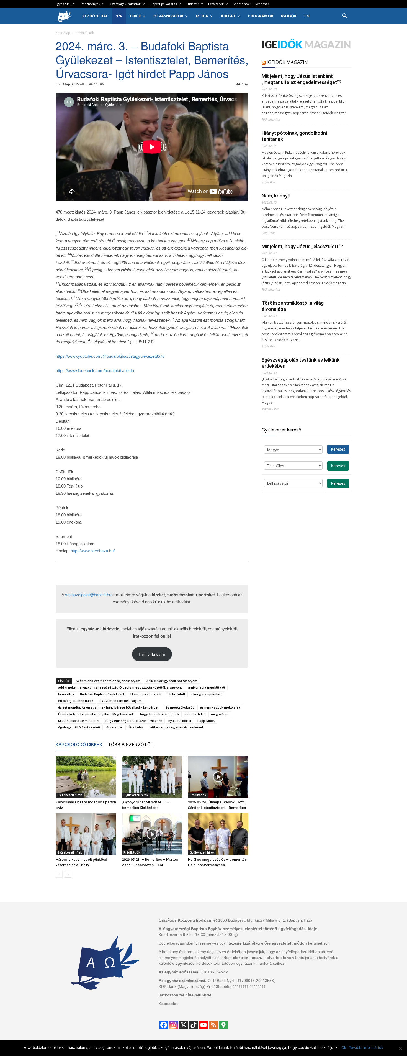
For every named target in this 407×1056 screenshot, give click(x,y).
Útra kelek (135, 727)
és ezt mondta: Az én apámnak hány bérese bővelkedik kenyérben (108, 707)
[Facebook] (163, 1025)
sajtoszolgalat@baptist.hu (88, 594)
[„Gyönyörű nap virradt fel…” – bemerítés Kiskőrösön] (152, 777)
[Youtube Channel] (203, 1025)
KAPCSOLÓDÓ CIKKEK (79, 744)
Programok (260, 16)
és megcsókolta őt (180, 707)
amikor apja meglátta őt (206, 687)
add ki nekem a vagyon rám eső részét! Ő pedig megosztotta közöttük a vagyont (120, 687)
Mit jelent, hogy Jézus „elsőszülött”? (302, 246)
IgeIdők (289, 16)
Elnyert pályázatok (163, 4)
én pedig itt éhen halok (75, 701)
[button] (344, 16)
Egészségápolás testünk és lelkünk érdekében (300, 363)
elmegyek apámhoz (206, 694)
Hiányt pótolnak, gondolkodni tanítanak (294, 136)
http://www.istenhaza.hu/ (93, 551)
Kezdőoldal (95, 16)
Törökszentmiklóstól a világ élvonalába (293, 306)
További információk (366, 1047)
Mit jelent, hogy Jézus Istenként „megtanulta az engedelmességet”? (301, 79)
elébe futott (176, 694)
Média (202, 16)
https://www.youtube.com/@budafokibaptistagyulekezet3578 (110, 356)
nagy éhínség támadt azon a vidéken (133, 721)
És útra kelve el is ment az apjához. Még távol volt (96, 714)
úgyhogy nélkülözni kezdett (79, 727)
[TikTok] (193, 1025)
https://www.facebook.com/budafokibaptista (95, 370)
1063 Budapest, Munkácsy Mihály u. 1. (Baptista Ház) (265, 920)
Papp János (206, 721)
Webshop (263, 4)
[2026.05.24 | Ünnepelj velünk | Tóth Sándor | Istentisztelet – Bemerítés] (218, 777)
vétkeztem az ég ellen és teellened (176, 727)
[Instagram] (173, 1025)
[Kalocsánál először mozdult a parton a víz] (86, 777)
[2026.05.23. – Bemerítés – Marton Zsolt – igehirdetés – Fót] (152, 834)
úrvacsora (114, 727)
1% (119, 16)
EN (307, 16)
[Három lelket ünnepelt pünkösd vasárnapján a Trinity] (86, 834)
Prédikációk (198, 795)
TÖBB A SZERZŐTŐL (130, 744)
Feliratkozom (152, 654)
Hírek (135, 16)
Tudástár (192, 4)
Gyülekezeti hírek (69, 795)
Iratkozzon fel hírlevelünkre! (185, 995)
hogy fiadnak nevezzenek (159, 714)
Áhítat (228, 16)
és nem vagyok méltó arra (220, 707)
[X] (183, 1025)
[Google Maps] (223, 1025)
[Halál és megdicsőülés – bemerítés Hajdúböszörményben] (218, 834)
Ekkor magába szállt (145, 694)
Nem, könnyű (276, 196)
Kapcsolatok (242, 4)
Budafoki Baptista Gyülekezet (102, 694)
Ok (343, 1047)
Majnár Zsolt (73, 84)
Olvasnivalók (168, 16)
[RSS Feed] (213, 1025)
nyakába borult (179, 721)
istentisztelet (195, 714)
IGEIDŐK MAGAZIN (287, 62)
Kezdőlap (63, 33)
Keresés (338, 449)
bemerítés (66, 694)
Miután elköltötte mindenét (78, 721)
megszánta (219, 714)
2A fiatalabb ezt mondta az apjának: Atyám (107, 681)
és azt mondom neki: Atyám (120, 701)
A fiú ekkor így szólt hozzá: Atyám (171, 681)
